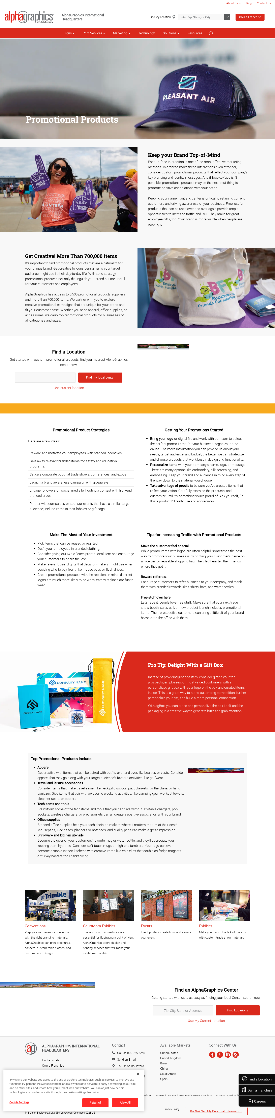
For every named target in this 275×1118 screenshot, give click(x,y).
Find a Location (260, 1079)
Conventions (35, 926)
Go (227, 17)
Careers (260, 1101)
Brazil (163, 1063)
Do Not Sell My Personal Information (216, 1111)
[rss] (235, 1054)
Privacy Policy (171, 1109)
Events (146, 926)
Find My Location (160, 17)
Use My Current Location (206, 1020)
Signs (68, 33)
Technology (146, 33)
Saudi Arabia (168, 1074)
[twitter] (219, 1054)
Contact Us (264, 3)
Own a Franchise (250, 17)
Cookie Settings (19, 1102)
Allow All (125, 1102)
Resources (194, 33)
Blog (249, 3)
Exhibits (206, 926)
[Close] (137, 1074)
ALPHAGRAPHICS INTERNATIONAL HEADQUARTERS (71, 1048)
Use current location (69, 387)
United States (169, 1053)
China (164, 1068)
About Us (232, 3)
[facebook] (212, 1054)
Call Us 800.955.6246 (131, 1053)
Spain (163, 1079)
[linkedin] (227, 1054)
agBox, (160, 705)
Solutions (169, 33)
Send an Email (126, 1059)
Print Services (92, 33)
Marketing (120, 33)
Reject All (95, 1102)
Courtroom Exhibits (99, 926)
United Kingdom (170, 1058)
